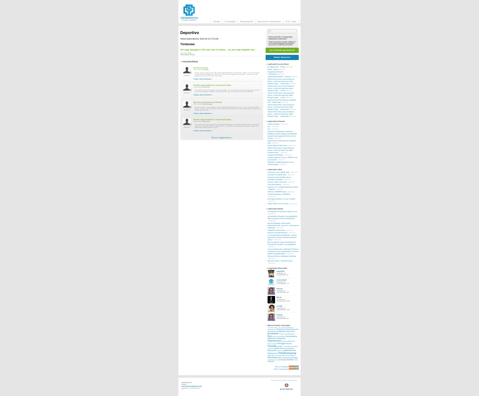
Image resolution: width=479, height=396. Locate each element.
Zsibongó (271, 361)
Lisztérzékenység (289, 346)
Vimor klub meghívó (274, 184)
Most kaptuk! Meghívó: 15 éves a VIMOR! (281, 199)
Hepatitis (272, 346)
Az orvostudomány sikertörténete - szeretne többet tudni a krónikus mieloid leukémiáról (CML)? (282, 237)
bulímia (275, 336)
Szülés (296, 359)
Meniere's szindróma (287, 348)
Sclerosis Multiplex (290, 355)
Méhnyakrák (272, 350)
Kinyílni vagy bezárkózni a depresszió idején (212, 85)
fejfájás (290, 341)
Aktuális (216, 21)
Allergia (288, 329)
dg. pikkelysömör (273, 67)
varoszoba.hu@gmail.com (191, 386)
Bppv (270, 336)
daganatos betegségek (277, 338)
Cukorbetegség (291, 336)
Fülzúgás (192, 54)
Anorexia (271, 331)
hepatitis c (280, 346)
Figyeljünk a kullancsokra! (276, 230)
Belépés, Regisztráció (282, 57)
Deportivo (187, 75)
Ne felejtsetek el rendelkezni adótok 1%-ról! (282, 211)
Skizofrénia (273, 357)
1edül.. (276, 327)
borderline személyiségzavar (287, 334)
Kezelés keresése (200, 68)
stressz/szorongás (290, 358)
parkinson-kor (290, 350)
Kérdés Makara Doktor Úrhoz (277, 145)
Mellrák (276, 348)
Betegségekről (246, 21)
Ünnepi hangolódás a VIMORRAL (279, 194)
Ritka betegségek (277, 355)
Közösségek (230, 21)
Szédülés (290, 360)
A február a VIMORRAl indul (277, 192)
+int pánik (270, 327)
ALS (269, 126)
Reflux (269, 355)
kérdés (270, 69)
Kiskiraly (287, 77)
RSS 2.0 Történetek (282, 367)
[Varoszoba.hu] (189, 12)
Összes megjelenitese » (221, 138)
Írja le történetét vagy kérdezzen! (282, 50)
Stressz (280, 358)
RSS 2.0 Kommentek (281, 369)
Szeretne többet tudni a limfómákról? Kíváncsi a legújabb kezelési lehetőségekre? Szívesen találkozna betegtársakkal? (283, 251)
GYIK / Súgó (290, 21)
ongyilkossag (280, 350)
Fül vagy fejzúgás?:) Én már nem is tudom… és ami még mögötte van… (218, 49)
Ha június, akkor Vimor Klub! (277, 182)
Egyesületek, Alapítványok (269, 21)
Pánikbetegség (207, 104)
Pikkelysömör (273, 353)
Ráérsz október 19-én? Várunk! (278, 204)
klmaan (282, 67)
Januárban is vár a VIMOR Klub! (278, 172)
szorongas (282, 360)
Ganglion (289, 344)
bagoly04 (280, 271)
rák (283, 355)
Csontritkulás (280, 336)
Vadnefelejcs (272, 74)
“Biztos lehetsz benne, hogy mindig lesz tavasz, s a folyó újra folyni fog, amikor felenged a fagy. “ (281, 81)
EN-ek (279, 297)
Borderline (273, 333)
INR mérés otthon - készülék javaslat (280, 261)
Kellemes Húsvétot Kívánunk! (277, 233)
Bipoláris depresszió (287, 331)
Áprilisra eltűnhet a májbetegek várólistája (282, 256)
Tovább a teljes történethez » (202, 79)
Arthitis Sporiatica (273, 124)
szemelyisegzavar (273, 359)
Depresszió (206, 87)
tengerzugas (285, 83)
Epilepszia (284, 341)
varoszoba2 (281, 280)
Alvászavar (294, 329)
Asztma (276, 331)
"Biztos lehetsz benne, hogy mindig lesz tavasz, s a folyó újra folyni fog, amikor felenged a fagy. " (281, 150)
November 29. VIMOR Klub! (277, 175)
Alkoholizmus (280, 329)
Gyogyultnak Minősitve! (275, 72)
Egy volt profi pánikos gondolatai (207, 102)
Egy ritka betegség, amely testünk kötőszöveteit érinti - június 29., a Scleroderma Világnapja (283, 225)
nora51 (283, 90)
